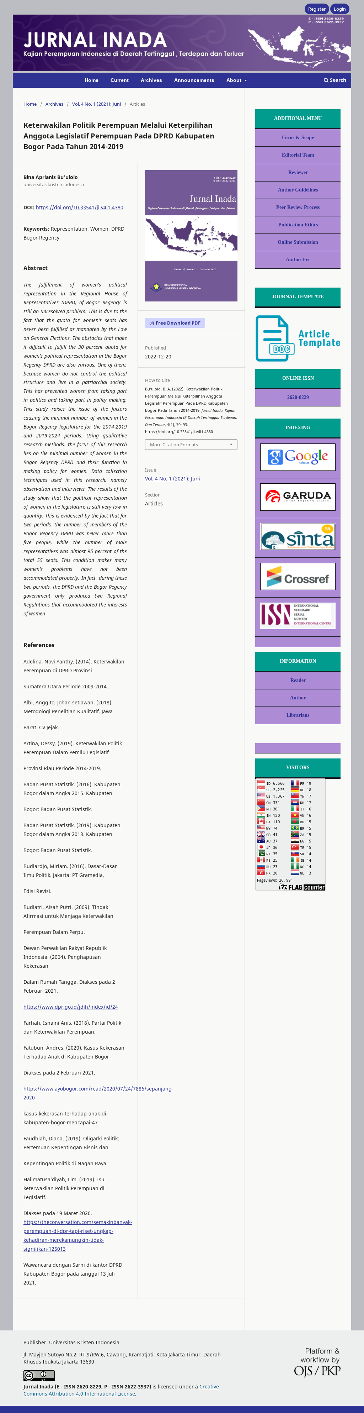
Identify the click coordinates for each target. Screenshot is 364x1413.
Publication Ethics (298, 224)
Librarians (298, 715)
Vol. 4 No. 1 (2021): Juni (96, 104)
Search (337, 80)
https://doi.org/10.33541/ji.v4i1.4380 (79, 207)
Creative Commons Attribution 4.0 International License (121, 1390)
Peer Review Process (298, 207)
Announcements (194, 80)
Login (340, 9)
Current (120, 80)
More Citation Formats (174, 444)
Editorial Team (298, 155)
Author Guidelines (298, 190)
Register (317, 9)
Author (298, 697)
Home (91, 80)
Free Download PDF (177, 323)
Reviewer (298, 172)
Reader (298, 680)
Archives (151, 80)
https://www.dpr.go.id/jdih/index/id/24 (70, 1006)
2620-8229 (298, 397)
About (234, 80)
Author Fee (298, 259)
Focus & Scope (298, 137)
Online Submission (298, 242)
